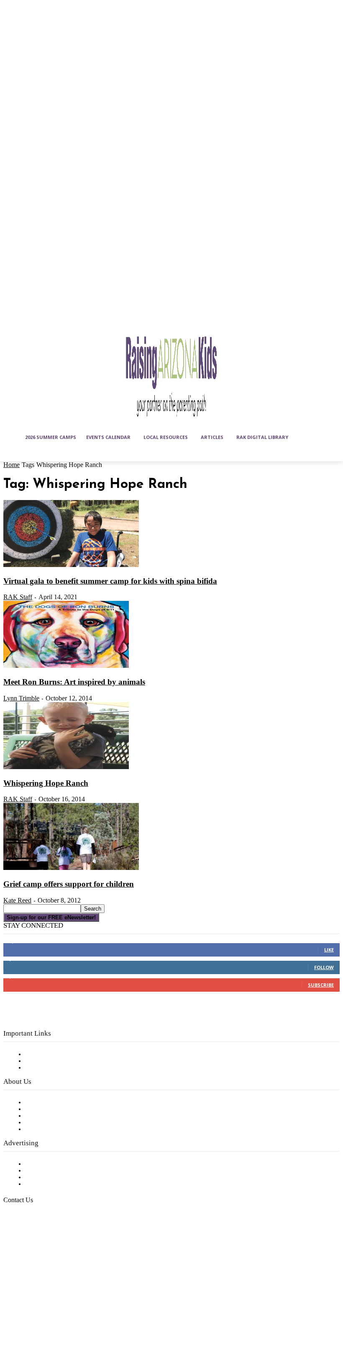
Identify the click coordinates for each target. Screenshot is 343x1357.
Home (11, 464)
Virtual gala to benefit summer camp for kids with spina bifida (110, 581)
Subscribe (321, 985)
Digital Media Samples (59, 1177)
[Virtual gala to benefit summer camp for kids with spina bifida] (71, 565)
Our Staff (39, 1102)
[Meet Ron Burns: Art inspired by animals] (66, 666)
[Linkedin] (53, 1299)
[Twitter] (11, 1320)
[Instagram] (32, 1299)
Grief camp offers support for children (68, 884)
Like (329, 950)
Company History (52, 1109)
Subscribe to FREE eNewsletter (73, 1054)
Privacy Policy (46, 1068)
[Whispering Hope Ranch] (66, 767)
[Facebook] (11, 1299)
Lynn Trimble (21, 698)
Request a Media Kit (56, 1170)
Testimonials (44, 1164)
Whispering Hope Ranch (45, 783)
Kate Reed (17, 900)
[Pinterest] (74, 1299)
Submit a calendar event (62, 1129)
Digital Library (47, 1061)
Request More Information (66, 1184)
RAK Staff (17, 596)
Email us (33, 1242)
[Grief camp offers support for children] (71, 868)
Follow (324, 967)
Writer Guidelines (51, 1122)
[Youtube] (32, 1320)
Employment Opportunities (67, 1116)
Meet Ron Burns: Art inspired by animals (74, 681)
